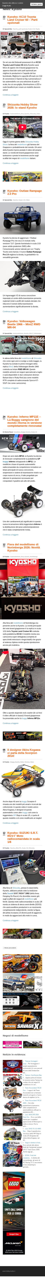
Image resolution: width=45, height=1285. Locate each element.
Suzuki (10, 893)
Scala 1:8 (34, 432)
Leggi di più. (6, 6)
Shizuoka (33, 114)
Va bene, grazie (36, 4)
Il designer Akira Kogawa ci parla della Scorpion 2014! (23, 752)
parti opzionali (23, 29)
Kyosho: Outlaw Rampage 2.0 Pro (24, 192)
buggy (5, 462)
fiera (22, 114)
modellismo (22, 144)
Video (38, 114)
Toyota (38, 29)
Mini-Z (31, 333)
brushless (17, 432)
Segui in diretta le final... (33, 1143)
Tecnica (27, 762)
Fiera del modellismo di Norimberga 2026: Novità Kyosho (23, 547)
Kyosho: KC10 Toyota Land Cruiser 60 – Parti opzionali (22, 19)
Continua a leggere (10, 95)
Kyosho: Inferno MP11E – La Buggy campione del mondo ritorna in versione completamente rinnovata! (24, 421)
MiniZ (11, 367)
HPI (14, 815)
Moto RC (18, 848)
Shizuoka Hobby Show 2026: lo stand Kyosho (22, 106)
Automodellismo (15, 114)
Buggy (23, 432)
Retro (22, 762)
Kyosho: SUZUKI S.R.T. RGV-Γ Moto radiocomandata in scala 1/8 (23, 837)
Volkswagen (38, 333)
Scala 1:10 (31, 29)
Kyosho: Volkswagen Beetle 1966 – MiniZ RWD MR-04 (23, 324)
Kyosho (15, 29)
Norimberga (34, 556)
